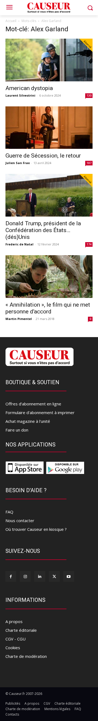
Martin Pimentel (18, 319)
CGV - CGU (15, 639)
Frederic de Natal (19, 244)
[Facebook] (10, 576)
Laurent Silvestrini (20, 95)
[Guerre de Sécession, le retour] (49, 127)
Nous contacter (19, 520)
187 (89, 163)
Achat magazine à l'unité (27, 421)
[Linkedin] (39, 576)
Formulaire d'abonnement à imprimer (40, 412)
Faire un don (16, 430)
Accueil (10, 21)
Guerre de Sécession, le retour (43, 155)
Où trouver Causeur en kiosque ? (36, 529)
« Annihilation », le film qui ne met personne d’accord (47, 308)
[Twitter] (54, 576)
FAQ (9, 511)
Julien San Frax (17, 163)
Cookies (12, 647)
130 (89, 95)
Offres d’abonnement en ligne (33, 403)
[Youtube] (68, 576)
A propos (14, 621)
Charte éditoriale (21, 630)
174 (89, 244)
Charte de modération (26, 656)
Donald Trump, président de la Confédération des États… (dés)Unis (43, 230)
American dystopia (29, 88)
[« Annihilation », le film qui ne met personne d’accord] (49, 276)
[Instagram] (25, 576)
